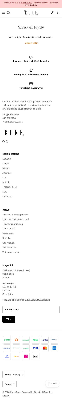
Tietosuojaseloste (10, 252)
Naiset (5, 163)
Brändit (5, 182)
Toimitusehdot (9, 247)
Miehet (5, 168)
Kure (4, 191)
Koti (4, 177)
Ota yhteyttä (8, 242)
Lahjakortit (7, 196)
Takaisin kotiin (31, 43)
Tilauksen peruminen (12, 224)
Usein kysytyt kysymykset (15, 219)
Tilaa (8, 319)
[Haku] (10, 12)
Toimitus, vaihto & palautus (15, 214)
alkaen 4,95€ (26, 2)
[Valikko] (3, 12)
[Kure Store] (31, 13)
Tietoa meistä (8, 228)
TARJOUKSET (9, 187)
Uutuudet (6, 158)
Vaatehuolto (8, 233)
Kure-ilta (6, 238)
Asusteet (6, 173)
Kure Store (15, 392)
